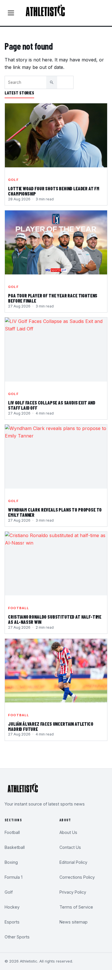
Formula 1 (13, 877)
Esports (12, 921)
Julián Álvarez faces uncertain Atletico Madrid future (50, 726)
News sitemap (73, 921)
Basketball (15, 847)
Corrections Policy (77, 877)
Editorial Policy (73, 862)
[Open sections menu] (11, 13)
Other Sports (17, 936)
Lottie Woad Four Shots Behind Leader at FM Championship (53, 191)
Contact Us (70, 847)
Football (18, 608)
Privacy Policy (72, 892)
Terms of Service (76, 907)
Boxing (11, 862)
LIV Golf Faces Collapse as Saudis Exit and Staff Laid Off (51, 405)
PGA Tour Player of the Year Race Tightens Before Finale (52, 298)
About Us (68, 832)
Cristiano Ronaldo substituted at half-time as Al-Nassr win (54, 619)
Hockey (12, 907)
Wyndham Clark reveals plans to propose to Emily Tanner (55, 512)
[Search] (51, 82)
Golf (13, 180)
